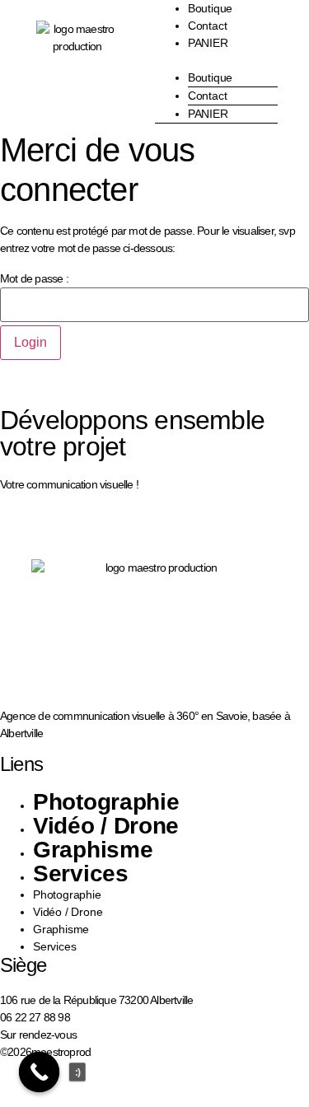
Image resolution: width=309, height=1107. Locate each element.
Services (81, 873)
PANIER (208, 42)
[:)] (39, 1072)
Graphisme (92, 849)
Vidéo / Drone (106, 825)
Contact (207, 25)
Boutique (210, 77)
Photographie (106, 802)
